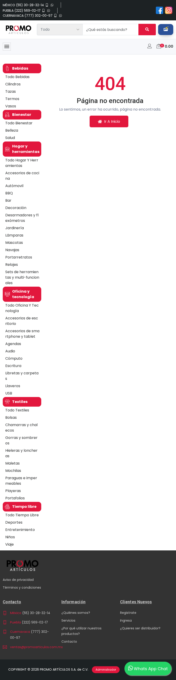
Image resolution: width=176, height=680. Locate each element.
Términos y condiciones (22, 587)
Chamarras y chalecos (21, 427)
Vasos (10, 106)
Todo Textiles (17, 410)
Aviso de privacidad (18, 579)
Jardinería (14, 228)
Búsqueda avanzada (165, 29)
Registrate (128, 612)
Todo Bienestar (19, 123)
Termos (12, 98)
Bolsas (11, 417)
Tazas (10, 91)
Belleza (11, 130)
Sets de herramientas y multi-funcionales (22, 277)
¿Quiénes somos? (75, 612)
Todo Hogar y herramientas (21, 163)
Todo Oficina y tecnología (22, 308)
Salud (10, 137)
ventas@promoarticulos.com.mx (31, 647)
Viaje (9, 544)
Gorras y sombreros (21, 440)
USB (8, 393)
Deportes (13, 522)
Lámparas (14, 235)
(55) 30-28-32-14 (36, 613)
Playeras (13, 490)
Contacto (69, 641)
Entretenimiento (20, 529)
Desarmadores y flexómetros (21, 217)
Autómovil (14, 185)
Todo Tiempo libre (22, 515)
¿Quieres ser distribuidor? (140, 628)
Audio (10, 351)
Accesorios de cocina (22, 175)
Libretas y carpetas (21, 375)
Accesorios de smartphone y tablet (22, 333)
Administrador (106, 670)
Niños (10, 537)
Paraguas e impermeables (21, 480)
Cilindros (13, 84)
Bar (8, 200)
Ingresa (126, 620)
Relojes (11, 264)
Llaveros (12, 386)
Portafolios (15, 498)
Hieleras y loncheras (21, 453)
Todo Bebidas (17, 76)
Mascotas (14, 242)
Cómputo (13, 358)
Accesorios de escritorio (21, 321)
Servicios (68, 620)
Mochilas (13, 470)
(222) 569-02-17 (35, 622)
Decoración (15, 207)
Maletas (12, 463)
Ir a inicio (111, 121)
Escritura (13, 365)
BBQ (9, 193)
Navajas (12, 250)
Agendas (13, 343)
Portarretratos (18, 257)
